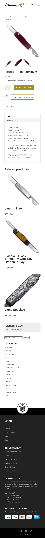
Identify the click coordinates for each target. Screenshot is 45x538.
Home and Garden (12, 367)
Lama (8, 375)
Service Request (10, 463)
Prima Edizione (11, 385)
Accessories (8, 347)
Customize (10, 364)
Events (7, 455)
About (6, 425)
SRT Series (10, 396)
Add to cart (23, 87)
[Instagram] (31, 531)
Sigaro (8, 389)
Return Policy (9, 467)
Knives (16, 17)
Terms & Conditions (11, 471)
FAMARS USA (28, 534)
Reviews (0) (11, 120)
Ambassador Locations (13, 451)
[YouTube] (26, 531)
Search (26, 337)
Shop (11, 17)
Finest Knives (9, 432)
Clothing (7, 351)
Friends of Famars (11, 459)
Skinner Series (11, 392)
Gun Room (8, 436)
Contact (7, 428)
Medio (8, 378)
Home (6, 17)
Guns (6, 358)
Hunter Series (11, 371)
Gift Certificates (10, 354)
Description (11, 116)
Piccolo (22, 17)
